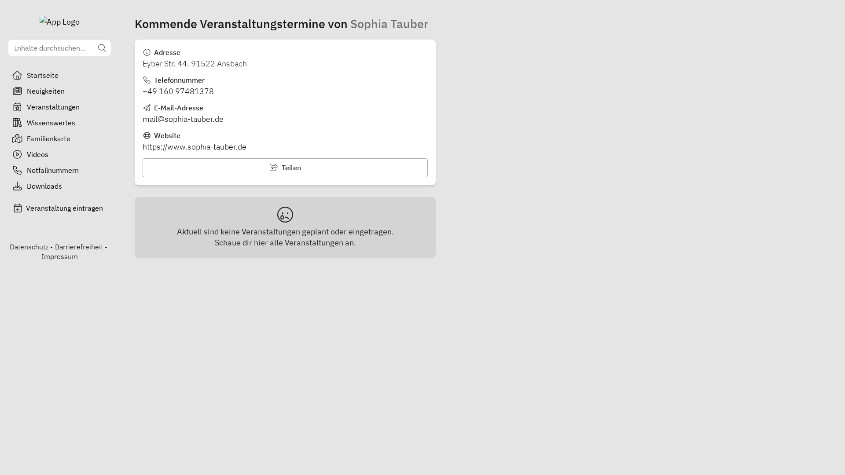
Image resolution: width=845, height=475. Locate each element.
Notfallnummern (53, 170)
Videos (37, 154)
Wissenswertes (51, 122)
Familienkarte (48, 138)
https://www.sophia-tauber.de (194, 147)
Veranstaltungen (53, 106)
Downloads (44, 186)
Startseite (43, 75)
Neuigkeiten (46, 91)
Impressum (59, 256)
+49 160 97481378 (178, 91)
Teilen (290, 167)
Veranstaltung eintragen (64, 208)
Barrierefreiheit (79, 246)
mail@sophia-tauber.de (183, 119)
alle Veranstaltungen (306, 243)
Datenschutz (29, 246)
